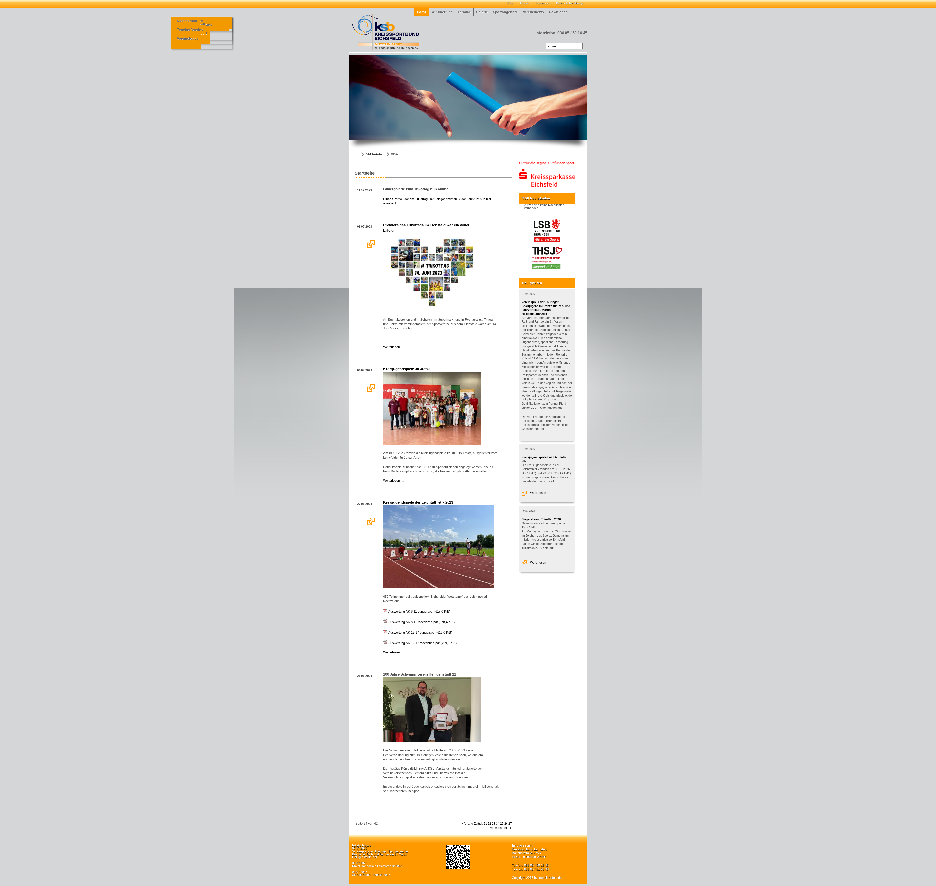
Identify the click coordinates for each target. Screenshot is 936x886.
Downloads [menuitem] (558, 12)
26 (506, 823)
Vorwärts (496, 827)
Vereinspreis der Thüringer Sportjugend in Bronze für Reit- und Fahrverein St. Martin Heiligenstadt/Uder (380, 854)
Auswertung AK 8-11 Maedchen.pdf (421, 622)
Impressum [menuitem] (542, 3)
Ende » (507, 827)
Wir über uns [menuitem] (442, 12)
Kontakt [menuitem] (524, 3)
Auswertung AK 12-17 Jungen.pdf (420, 632)
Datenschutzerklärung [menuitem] (569, 3)
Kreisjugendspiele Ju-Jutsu (406, 369)
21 (485, 823)
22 (489, 823)
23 (493, 823)
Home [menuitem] (421, 12)
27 (510, 823)
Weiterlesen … (371, 244)
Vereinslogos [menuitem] (188, 38)
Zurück (478, 823)
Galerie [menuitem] (482, 12)
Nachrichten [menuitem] (187, 21)
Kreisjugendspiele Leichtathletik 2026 (377, 866)
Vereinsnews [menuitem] (533, 12)
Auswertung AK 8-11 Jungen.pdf (419, 611)
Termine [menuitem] (464, 12)
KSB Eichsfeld (374, 153)
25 (502, 823)
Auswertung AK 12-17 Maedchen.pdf (422, 643)
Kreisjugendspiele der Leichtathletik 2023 (418, 502)
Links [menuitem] (510, 3)
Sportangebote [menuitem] (505, 12)
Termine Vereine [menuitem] (190, 29)
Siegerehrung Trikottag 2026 (541, 519)
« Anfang (467, 823)
